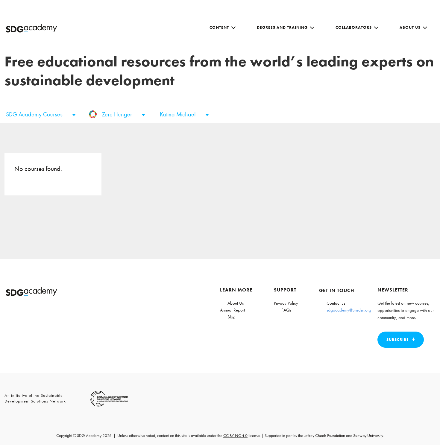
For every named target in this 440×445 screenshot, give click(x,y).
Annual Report (232, 310)
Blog (231, 317)
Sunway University (368, 435)
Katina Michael (178, 114)
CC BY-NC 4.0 (235, 435)
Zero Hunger (117, 114)
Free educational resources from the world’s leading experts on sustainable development (219, 71)
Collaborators (354, 27)
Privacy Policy (286, 303)
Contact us (336, 303)
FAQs (286, 310)
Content (219, 27)
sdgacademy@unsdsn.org (349, 310)
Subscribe (397, 339)
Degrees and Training (282, 27)
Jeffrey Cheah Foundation (324, 435)
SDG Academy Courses (35, 114)
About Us (410, 27)
